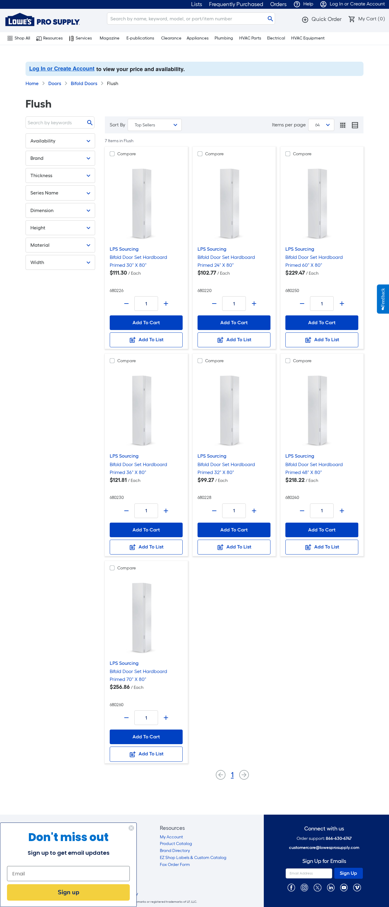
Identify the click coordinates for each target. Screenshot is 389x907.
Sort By (117, 125)
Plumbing (224, 38)
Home (32, 83)
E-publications (140, 38)
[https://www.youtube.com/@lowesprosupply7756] (344, 887)
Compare (126, 153)
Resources (53, 38)
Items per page (289, 125)
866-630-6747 (339, 838)
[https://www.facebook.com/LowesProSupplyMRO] (291, 887)
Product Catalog (176, 843)
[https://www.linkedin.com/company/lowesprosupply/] (331, 887)
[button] (321, 19)
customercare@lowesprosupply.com (324, 847)
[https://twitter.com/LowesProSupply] (317, 887)
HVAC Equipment (308, 38)
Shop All (22, 38)
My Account (171, 837)
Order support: (324, 838)
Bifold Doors (84, 83)
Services (84, 38)
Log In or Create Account (62, 68)
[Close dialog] (131, 828)
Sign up (68, 892)
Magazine (109, 38)
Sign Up (348, 873)
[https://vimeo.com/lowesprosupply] (357, 887)
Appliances (197, 38)
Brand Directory (175, 850)
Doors (54, 83)
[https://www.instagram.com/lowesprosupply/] (304, 887)
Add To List (150, 339)
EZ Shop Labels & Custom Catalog (193, 857)
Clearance (171, 38)
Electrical (276, 38)
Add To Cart (146, 322)
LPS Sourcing (124, 249)
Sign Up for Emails (324, 861)
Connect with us (324, 829)
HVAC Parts (250, 38)
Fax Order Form (175, 864)
